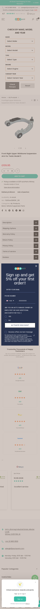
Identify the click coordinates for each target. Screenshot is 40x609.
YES (10, 316)
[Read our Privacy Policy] (34, 335)
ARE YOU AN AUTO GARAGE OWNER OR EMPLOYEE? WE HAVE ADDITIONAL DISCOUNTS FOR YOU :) (18, 310)
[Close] (36, 266)
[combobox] (10, 301)
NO (10, 320)
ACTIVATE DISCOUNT (20, 325)
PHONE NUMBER (10, 296)
